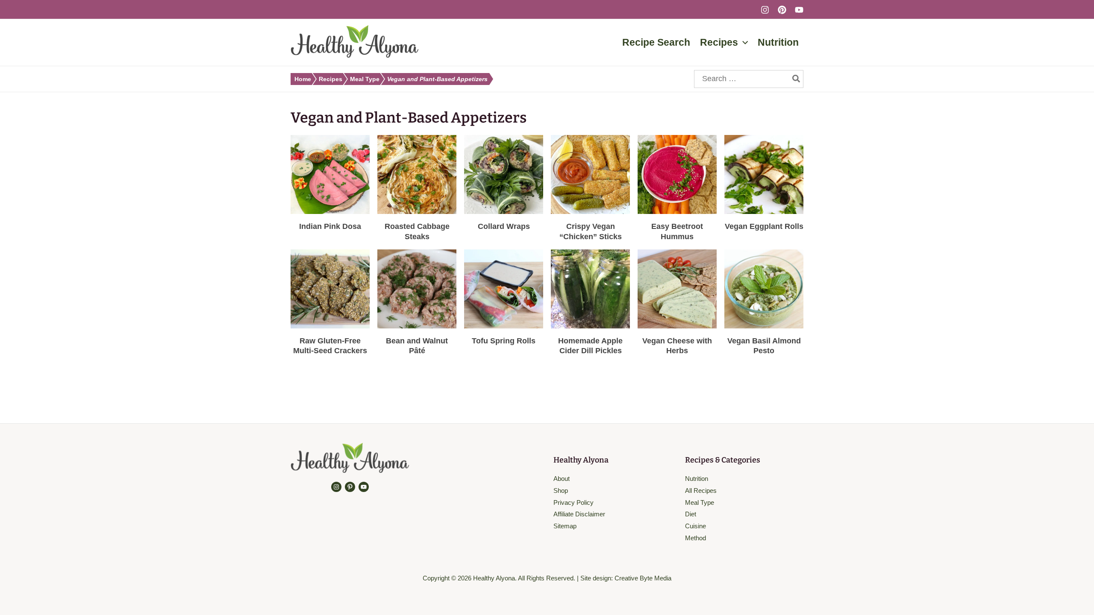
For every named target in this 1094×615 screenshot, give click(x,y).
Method (695, 538)
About (561, 478)
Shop (560, 490)
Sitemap (564, 526)
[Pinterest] (782, 10)
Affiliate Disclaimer (579, 514)
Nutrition (696, 478)
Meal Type (364, 79)
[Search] (797, 79)
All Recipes (701, 490)
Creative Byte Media (643, 578)
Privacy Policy (573, 502)
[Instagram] (765, 10)
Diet (690, 514)
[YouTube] (799, 10)
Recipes (330, 79)
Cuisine (695, 526)
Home (302, 79)
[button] (743, 42)
